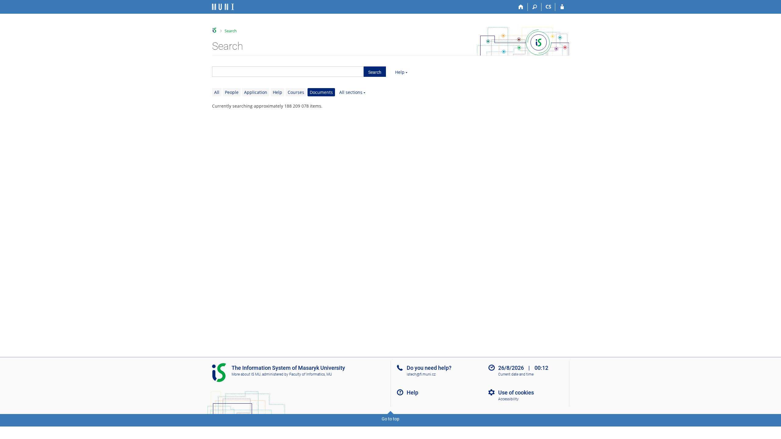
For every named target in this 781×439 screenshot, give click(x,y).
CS (548, 6)
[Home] (521, 7)
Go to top (390, 418)
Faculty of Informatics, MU (310, 374)
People (232, 92)
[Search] (535, 7)
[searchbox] (288, 71)
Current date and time (516, 374)
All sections (350, 92)
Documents (321, 92)
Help (400, 72)
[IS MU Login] (562, 7)
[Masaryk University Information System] (223, 7)
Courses (296, 92)
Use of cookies (516, 392)
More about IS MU (246, 374)
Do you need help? (429, 368)
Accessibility (508, 399)
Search (231, 31)
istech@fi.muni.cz (421, 374)
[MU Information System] (214, 30)
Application (255, 92)
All (216, 92)
